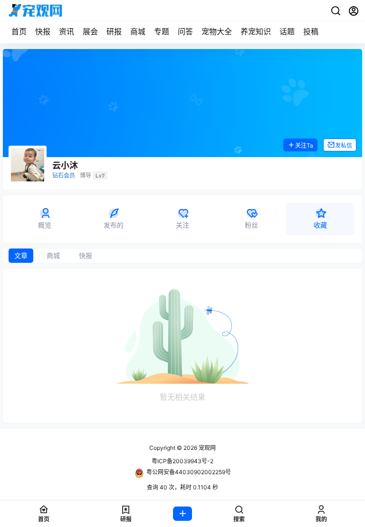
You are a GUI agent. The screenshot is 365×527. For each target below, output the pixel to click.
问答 (185, 31)
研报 (114, 31)
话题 (287, 31)
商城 (137, 31)
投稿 (310, 31)
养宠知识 (255, 31)
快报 (42, 31)
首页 (19, 31)
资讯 (66, 31)
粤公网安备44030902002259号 (188, 472)
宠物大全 (217, 31)
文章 (21, 255)
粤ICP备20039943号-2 (182, 461)
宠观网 (206, 447)
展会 (90, 31)
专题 (161, 31)
